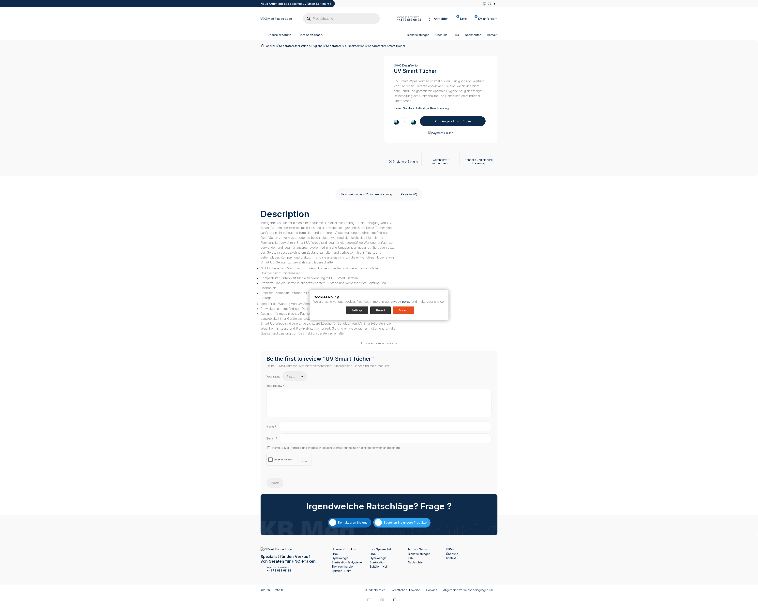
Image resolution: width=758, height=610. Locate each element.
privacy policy (401, 302)
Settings (357, 310)
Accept (403, 310)
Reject (380, 310)
